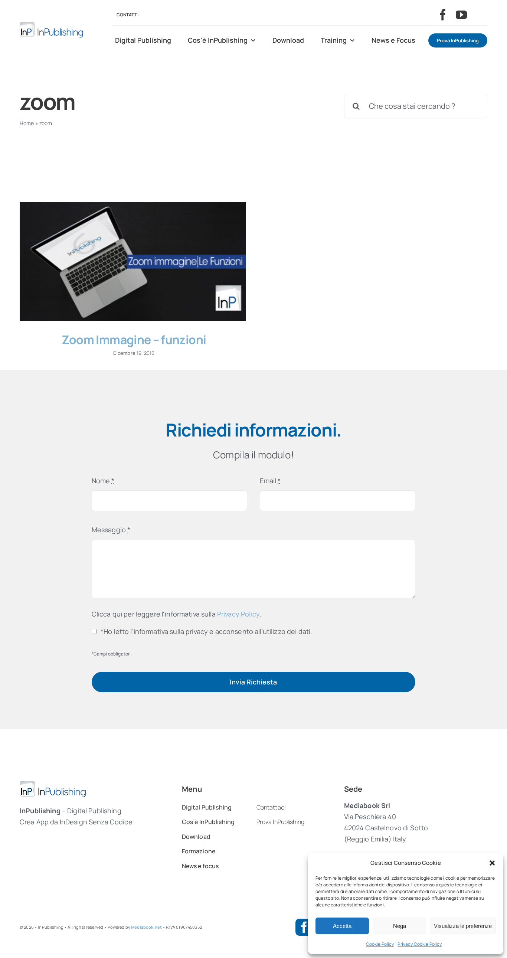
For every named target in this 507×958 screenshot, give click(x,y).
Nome (103, 480)
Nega (399, 926)
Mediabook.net (146, 927)
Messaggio (111, 529)
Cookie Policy (380, 944)
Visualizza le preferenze (463, 926)
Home (27, 123)
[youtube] (461, 14)
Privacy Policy (238, 613)
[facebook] (442, 14)
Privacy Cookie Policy (420, 944)
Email (270, 480)
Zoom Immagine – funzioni (134, 339)
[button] (492, 863)
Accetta (342, 926)
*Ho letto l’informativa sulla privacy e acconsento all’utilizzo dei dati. (207, 631)
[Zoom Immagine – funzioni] (133, 261)
